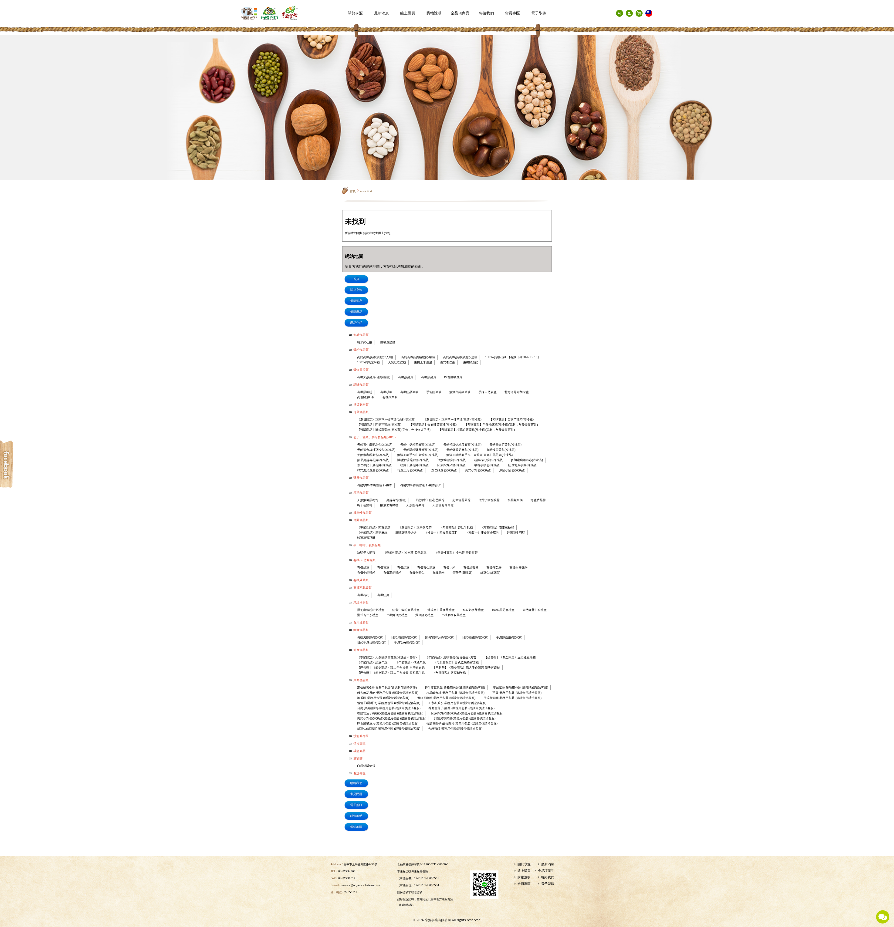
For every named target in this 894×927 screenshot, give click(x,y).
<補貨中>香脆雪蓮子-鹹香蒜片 (420, 485)
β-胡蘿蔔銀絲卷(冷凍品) (527, 460)
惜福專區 (359, 743)
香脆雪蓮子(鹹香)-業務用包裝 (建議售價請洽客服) (461, 708)
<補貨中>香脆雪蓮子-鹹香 (374, 485)
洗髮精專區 (361, 736)
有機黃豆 (383, 567)
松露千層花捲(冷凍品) (414, 465)
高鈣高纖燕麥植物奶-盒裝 (460, 357)
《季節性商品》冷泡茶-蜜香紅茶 (456, 552)
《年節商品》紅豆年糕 (372, 662)
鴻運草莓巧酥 (366, 537)
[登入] (629, 13)
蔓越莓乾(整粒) (396, 500)
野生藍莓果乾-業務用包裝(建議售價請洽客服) (455, 687)
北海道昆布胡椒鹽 (517, 392)
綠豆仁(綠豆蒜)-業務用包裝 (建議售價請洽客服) (388, 728)
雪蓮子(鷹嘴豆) (462, 572)
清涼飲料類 (361, 404)
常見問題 (356, 794)
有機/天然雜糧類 (364, 560)
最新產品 (356, 311)
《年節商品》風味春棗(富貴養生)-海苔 (450, 657)
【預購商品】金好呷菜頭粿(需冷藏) (433, 424)
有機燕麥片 (405, 377)
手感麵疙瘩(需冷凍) (509, 637)
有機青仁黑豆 (426, 567)
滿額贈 (357, 758)
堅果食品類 (361, 477)
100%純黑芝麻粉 (368, 362)
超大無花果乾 (461, 500)
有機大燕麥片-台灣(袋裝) (373, 377)
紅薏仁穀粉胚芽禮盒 (406, 610)
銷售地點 (356, 816)
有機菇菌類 (361, 580)
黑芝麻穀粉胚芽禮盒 (370, 610)
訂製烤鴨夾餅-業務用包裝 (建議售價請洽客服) (464, 718)
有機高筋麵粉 (392, 572)
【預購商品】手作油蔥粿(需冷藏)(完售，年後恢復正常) (501, 424)
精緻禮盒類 (361, 602)
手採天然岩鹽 (487, 392)
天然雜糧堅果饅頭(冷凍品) (420, 450)
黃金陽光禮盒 (424, 615)
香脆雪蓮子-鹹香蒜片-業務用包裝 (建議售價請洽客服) (462, 723)
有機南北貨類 (362, 587)
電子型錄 (538, 13)
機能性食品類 (362, 512)
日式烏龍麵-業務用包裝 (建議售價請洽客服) (512, 698)
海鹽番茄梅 (538, 500)
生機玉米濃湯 (423, 362)
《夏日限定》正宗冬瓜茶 (415, 527)
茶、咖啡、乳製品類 (367, 545)
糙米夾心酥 (364, 342)
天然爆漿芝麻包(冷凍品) (462, 450)
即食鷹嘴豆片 (453, 377)
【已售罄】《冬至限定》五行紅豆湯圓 (510, 657)
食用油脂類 (361, 622)
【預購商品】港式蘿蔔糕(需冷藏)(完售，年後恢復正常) (393, 429)
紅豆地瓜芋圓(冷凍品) (522, 465)
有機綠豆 (363, 567)
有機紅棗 (383, 595)
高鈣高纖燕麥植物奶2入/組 (375, 357)
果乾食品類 (361, 492)
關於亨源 (355, 13)
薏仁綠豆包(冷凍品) (444, 470)
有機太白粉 (390, 397)
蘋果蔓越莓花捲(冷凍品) (373, 460)
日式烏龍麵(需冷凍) (404, 637)
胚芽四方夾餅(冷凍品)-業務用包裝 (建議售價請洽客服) (467, 713)
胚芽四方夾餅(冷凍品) (451, 465)
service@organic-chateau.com (360, 885)
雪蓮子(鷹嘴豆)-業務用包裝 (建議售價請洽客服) (388, 703)
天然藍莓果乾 (415, 505)
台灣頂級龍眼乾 (489, 500)
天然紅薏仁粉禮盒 (534, 610)
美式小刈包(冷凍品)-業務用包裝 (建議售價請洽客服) (391, 718)
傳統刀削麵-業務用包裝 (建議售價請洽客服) (446, 698)
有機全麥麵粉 (518, 567)
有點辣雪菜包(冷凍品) (500, 450)
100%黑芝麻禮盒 (503, 610)
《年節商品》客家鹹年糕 (449, 672)
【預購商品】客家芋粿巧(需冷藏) (511, 419)
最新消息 (381, 13)
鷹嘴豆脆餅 (387, 342)
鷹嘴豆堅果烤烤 (406, 532)
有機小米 (449, 567)
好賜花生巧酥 (516, 532)
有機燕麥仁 (416, 572)
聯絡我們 (486, 13)
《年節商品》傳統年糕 (410, 662)
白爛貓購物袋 (366, 766)
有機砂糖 (386, 392)
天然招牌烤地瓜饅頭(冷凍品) (462, 444)
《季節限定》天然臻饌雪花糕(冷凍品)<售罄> (387, 657)
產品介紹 (356, 322)
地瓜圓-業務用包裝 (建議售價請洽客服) (383, 698)
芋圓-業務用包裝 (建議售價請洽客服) (517, 692)
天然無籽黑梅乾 (367, 500)
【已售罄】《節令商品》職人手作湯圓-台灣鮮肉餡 (391, 667)
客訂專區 (359, 773)
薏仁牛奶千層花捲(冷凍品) (374, 465)
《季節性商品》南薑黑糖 (373, 527)
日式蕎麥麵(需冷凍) (475, 637)
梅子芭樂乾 (364, 505)
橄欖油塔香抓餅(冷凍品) (413, 460)
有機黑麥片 (428, 377)
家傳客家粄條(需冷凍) (439, 637)
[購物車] (639, 13)
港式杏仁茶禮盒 (367, 615)
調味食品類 (361, 384)
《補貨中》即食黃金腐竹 (482, 532)
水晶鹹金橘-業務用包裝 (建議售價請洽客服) (455, 692)
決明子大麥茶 (366, 552)
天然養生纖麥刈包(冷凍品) (374, 444)
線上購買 (407, 13)
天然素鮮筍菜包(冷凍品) (505, 444)
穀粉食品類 (361, 349)
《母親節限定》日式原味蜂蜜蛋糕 (456, 662)
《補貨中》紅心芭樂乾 (429, 500)
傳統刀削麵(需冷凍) (370, 637)
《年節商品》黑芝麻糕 (372, 532)
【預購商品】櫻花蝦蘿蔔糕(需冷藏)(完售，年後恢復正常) (476, 429)
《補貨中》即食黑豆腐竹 (441, 532)
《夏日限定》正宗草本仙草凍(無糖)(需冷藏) (452, 419)
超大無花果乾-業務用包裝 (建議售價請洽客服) (387, 692)
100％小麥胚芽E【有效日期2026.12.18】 (512, 357)
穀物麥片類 (361, 369)
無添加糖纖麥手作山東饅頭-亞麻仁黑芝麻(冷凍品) (479, 455)
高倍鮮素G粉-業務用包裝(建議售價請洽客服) (387, 687)
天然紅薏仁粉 (397, 362)
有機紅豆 (403, 567)
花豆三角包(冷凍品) (410, 470)
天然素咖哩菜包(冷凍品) (373, 455)
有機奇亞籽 (493, 567)
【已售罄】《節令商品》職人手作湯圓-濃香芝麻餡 (466, 667)
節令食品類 (361, 650)
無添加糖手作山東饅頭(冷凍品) (417, 455)
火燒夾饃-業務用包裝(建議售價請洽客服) (455, 728)
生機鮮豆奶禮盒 (396, 615)
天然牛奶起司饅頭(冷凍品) (417, 444)
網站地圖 (356, 827)
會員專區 (512, 13)
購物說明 (434, 13)
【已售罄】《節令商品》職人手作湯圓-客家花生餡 (391, 672)
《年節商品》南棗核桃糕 (497, 527)
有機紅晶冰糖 (409, 392)
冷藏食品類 (361, 412)
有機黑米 (438, 572)
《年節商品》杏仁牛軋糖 (456, 527)
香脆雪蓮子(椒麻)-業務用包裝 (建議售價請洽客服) (390, 713)
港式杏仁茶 (447, 362)
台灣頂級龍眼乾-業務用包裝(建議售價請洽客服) (388, 708)
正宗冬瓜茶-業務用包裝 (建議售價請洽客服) (457, 703)
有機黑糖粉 (364, 392)
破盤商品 (359, 751)
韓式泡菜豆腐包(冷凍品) (373, 470)
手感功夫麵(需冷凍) (407, 642)
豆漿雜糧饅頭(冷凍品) (451, 460)
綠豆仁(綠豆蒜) (490, 572)
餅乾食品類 (361, 335)
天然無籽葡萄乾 (443, 505)
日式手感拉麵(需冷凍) (371, 642)
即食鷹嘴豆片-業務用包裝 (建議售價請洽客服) (387, 723)
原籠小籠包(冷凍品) (512, 470)
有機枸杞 (363, 595)
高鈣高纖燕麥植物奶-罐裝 (418, 357)
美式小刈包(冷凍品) (478, 470)
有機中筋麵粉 (366, 572)
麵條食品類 (361, 630)
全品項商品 (460, 13)
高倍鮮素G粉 (366, 397)
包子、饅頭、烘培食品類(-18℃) (374, 437)
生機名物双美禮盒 (453, 615)
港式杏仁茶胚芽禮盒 (441, 610)
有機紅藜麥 (470, 567)
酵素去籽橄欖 (389, 505)
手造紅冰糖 (433, 392)
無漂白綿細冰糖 (460, 392)
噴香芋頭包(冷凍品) (487, 465)
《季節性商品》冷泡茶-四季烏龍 (405, 552)
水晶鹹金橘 (515, 500)
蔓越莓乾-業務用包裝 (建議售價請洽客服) (520, 687)
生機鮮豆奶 (470, 362)
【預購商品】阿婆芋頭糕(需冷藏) (379, 424)
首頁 (353, 191)
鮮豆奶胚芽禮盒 (473, 610)
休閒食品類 (361, 520)
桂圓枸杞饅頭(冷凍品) (488, 460)
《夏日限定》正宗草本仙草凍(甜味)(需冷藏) (386, 419)
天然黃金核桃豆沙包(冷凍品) (376, 450)
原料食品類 (361, 680)
